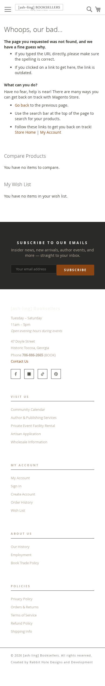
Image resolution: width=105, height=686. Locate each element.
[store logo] (39, 7)
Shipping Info (21, 631)
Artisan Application (26, 433)
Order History (22, 502)
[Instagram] (29, 374)
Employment (21, 554)
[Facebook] (15, 374)
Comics (25, 677)
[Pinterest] (56, 374)
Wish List (18, 510)
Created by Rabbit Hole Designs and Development (52, 662)
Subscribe (75, 270)
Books (9, 677)
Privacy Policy (22, 598)
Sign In (16, 486)
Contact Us (19, 361)
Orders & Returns (24, 607)
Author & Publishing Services (34, 417)
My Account (50, 132)
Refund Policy (22, 623)
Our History (20, 546)
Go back (22, 105)
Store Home (25, 132)
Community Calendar (28, 409)
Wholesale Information (29, 441)
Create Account (23, 494)
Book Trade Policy (25, 562)
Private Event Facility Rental (33, 425)
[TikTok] (42, 374)
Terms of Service (24, 615)
